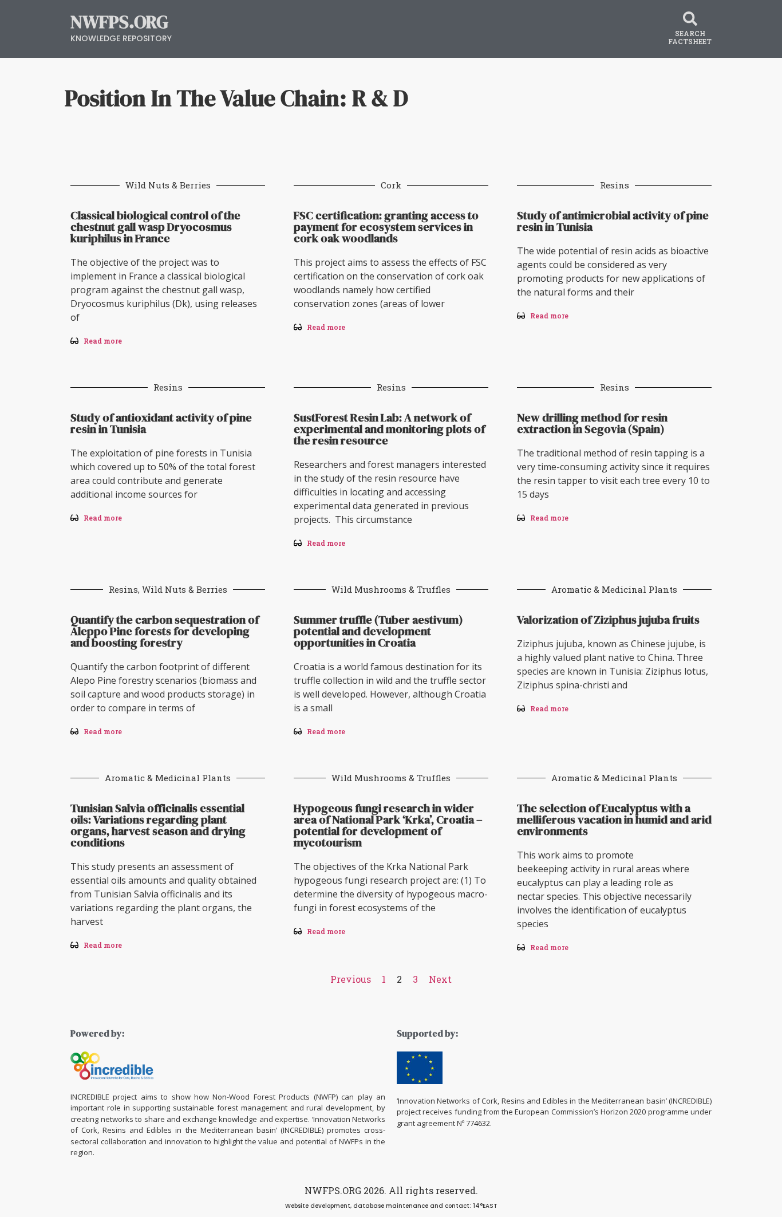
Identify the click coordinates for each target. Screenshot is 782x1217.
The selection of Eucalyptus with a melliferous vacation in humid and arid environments (614, 819)
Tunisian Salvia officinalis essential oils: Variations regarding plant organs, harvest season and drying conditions (158, 825)
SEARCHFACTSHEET (690, 37)
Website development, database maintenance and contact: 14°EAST (391, 1206)
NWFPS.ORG (119, 21)
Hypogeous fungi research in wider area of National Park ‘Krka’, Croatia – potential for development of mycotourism (388, 825)
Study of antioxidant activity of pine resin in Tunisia (161, 423)
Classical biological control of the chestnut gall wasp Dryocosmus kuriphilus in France (155, 226)
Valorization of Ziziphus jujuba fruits (608, 620)
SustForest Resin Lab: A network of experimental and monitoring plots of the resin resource (389, 428)
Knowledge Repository (121, 38)
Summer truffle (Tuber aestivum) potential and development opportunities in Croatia (378, 631)
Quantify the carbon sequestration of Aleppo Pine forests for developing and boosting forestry (164, 631)
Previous (350, 979)
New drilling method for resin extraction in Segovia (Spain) (592, 423)
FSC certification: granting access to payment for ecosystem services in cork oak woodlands (386, 226)
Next (440, 979)
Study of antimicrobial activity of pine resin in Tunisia (613, 221)
